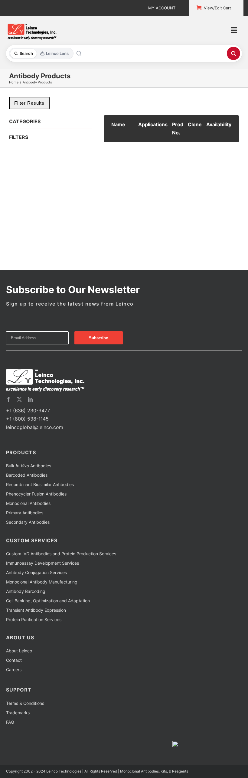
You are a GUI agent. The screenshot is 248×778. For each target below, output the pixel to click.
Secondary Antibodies (28, 522)
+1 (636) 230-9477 (28, 411)
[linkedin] (30, 399)
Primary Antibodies (24, 512)
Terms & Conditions (25, 703)
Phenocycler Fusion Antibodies (36, 493)
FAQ (10, 722)
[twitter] (19, 399)
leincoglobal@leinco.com (34, 427)
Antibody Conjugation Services (36, 572)
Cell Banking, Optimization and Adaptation (48, 600)
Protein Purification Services (33, 619)
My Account (161, 7)
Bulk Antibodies (28, 465)
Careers (13, 669)
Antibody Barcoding (25, 591)
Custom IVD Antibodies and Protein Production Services (61, 553)
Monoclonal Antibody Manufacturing (41, 581)
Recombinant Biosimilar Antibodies (40, 484)
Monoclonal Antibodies (28, 503)
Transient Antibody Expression (36, 610)
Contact (14, 660)
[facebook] (8, 399)
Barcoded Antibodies (26, 475)
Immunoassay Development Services (42, 563)
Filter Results (29, 103)
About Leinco (19, 650)
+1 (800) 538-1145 (27, 419)
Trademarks (18, 712)
